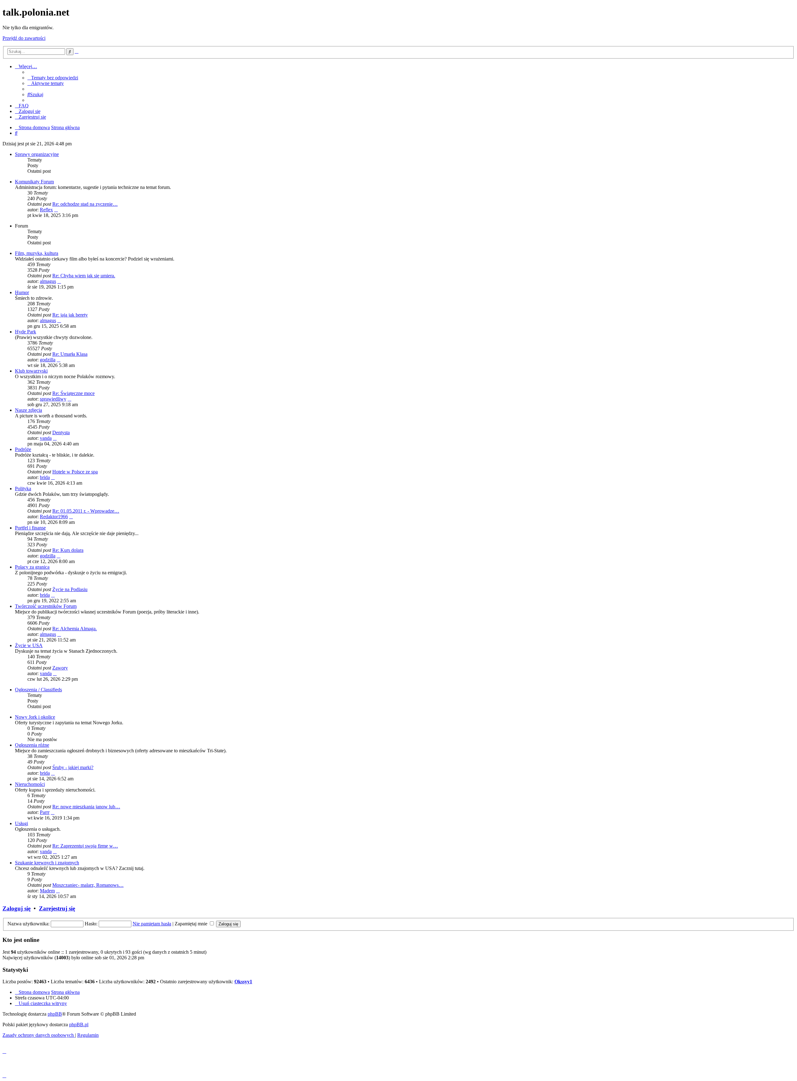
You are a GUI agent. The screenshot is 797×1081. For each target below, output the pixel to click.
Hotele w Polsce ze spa (75, 471)
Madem (47, 890)
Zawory (60, 667)
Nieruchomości (30, 784)
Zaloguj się (16, 908)
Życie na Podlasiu (69, 589)
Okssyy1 (243, 981)
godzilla (47, 359)
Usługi (21, 823)
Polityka (23, 488)
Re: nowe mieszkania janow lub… (86, 806)
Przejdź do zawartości (23, 38)
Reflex (46, 209)
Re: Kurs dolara (67, 550)
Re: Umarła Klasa (69, 354)
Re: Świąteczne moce (73, 393)
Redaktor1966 (54, 516)
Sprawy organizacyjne (37, 154)
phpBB (55, 1014)
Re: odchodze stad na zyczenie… (85, 204)
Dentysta (61, 432)
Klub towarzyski (31, 371)
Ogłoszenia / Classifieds (38, 689)
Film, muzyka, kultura (36, 253)
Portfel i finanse (30, 527)
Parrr (45, 812)
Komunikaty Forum (34, 181)
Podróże (23, 449)
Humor (22, 292)
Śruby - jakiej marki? (72, 767)
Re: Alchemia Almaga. (74, 628)
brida (45, 477)
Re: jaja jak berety (70, 314)
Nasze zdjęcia (28, 410)
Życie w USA (29, 645)
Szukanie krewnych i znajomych (47, 862)
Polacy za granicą (32, 567)
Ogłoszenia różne (32, 745)
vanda (46, 438)
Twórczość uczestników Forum (46, 606)
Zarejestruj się (57, 908)
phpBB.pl (78, 1024)
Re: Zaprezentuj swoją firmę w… (85, 845)
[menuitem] (52, 77)
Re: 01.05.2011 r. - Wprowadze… (85, 511)
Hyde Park (25, 331)
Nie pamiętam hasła (152, 923)
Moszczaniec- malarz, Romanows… (88, 885)
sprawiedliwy (53, 399)
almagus (48, 281)
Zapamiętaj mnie (192, 923)
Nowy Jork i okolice (35, 717)
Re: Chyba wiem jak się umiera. (83, 275)
